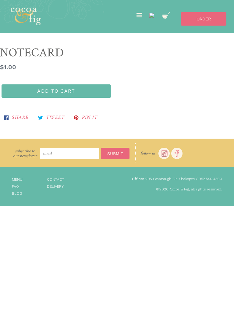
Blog (17, 193)
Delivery (55, 186)
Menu (17, 179)
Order (204, 18)
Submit (115, 153)
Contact (55, 179)
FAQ (15, 186)
